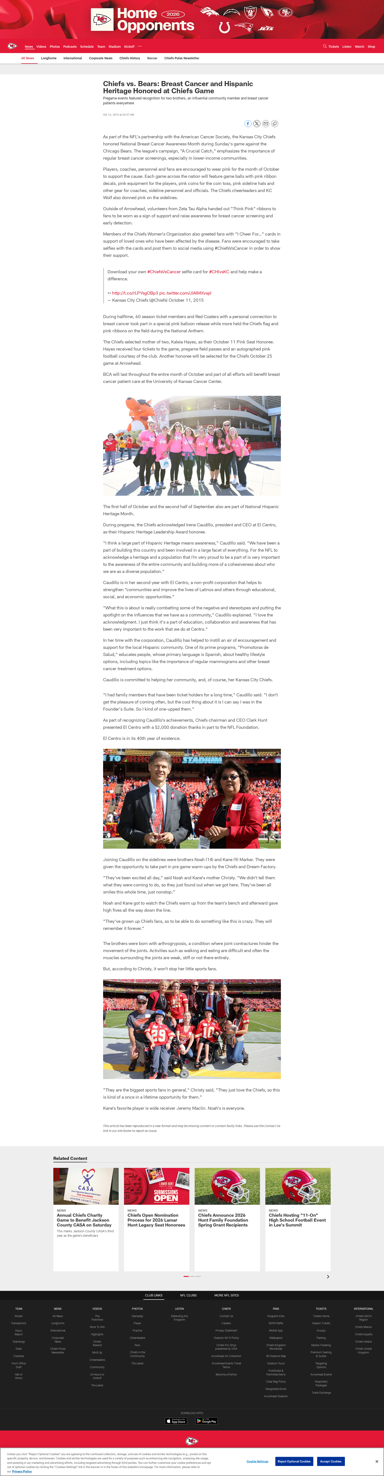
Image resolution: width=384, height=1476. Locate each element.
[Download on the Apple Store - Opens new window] (176, 1421)
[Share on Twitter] (256, 126)
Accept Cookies (331, 1461)
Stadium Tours (276, 1363)
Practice (137, 1330)
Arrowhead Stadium (276, 1396)
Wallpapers (275, 1337)
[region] (192, 1462)
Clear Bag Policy (276, 1381)
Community (97, 1367)
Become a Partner (226, 1374)
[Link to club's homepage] (12, 46)
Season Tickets (321, 1323)
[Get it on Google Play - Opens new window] (206, 1423)
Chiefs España (363, 1334)
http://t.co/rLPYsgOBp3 (135, 292)
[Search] (325, 46)
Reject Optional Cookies (294, 1461)
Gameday (137, 1316)
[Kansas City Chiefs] (192, 1441)
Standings (19, 1341)
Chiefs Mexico (363, 1326)
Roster (19, 1316)
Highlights (97, 1334)
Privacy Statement (226, 1330)
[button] (186, 1276)
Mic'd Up (97, 1352)
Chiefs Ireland (363, 1341)
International (57, 1330)
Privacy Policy (22, 1471)
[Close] (377, 1461)
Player (137, 1323)
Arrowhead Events (321, 1374)
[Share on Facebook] (248, 126)
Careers (226, 1323)
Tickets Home (321, 1316)
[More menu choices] (140, 46)
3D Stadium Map (276, 1355)
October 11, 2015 (186, 300)
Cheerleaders (97, 1359)
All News (58, 1316)
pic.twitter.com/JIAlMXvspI (185, 292)
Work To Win (97, 1326)
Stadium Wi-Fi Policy (226, 1337)
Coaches (19, 1355)
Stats (19, 1348)
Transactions (18, 1323)
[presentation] (329, 1277)
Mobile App (276, 1330)
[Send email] (265, 126)
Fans (137, 1345)
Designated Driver (276, 1388)
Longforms (57, 1323)
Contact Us (226, 1316)
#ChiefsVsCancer (164, 271)
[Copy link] (274, 124)
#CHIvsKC (219, 271)
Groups (321, 1330)
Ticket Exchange (321, 1392)
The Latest (97, 1385)
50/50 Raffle (276, 1323)
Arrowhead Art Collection (226, 1355)
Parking (321, 1337)
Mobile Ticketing (321, 1345)
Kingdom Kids (275, 1316)
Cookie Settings (257, 1461)
